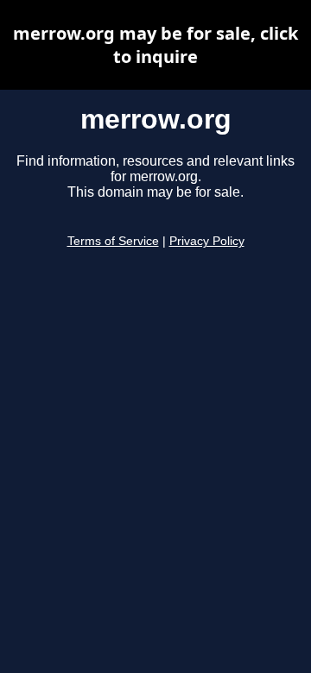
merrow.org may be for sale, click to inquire (155, 45)
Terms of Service (113, 241)
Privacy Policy (206, 241)
